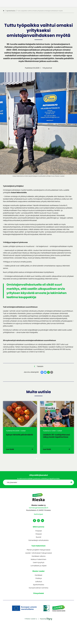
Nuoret (38, 537)
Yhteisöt (38, 534)
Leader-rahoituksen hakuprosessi (38, 553)
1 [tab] (34, 458)
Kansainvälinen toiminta (38, 588)
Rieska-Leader (38, 571)
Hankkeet (38, 575)
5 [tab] (42, 458)
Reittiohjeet (38, 514)
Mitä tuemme (38, 527)
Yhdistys (38, 578)
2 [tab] (36, 458)
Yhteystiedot (38, 593)
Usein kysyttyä (38, 563)
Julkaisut (38, 582)
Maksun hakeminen (38, 559)
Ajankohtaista (38, 585)
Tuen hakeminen (38, 546)
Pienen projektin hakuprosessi (38, 550)
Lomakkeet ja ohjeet (39, 566)
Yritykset (38, 531)
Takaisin (40, 366)
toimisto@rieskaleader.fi (38, 508)
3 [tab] (38, 458)
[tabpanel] (20, 427)
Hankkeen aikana (38, 556)
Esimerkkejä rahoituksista (39, 540)
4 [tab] (40, 458)
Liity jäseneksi (12, 482)
